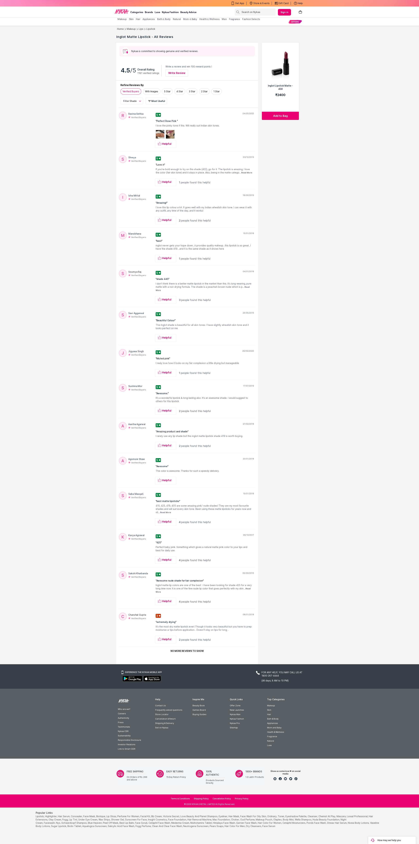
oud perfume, (247, 819)
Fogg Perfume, (143, 826)
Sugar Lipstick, (59, 826)
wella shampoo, (303, 819)
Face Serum (268, 826)
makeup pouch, (264, 819)
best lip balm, (126, 822)
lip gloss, (111, 816)
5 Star (167, 91)
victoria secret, (171, 816)
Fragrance (272, 736)
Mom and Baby (274, 727)
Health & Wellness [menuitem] (209, 19)
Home (120, 28)
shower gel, (117, 819)
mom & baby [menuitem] (190, 19)
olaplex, (277, 819)
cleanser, (313, 816)
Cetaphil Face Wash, (160, 822)
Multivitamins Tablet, (201, 822)
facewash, (49, 822)
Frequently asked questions (168, 710)
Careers (122, 713)
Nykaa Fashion (170, 12)
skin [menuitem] (131, 19)
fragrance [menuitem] (234, 19)
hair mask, (234, 816)
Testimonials (124, 727)
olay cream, (55, 819)
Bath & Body (273, 719)
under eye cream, (88, 819)
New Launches (237, 710)
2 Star (204, 91)
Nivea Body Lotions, (358, 822)
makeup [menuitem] (122, 19)
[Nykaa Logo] (121, 11)
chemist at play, (327, 816)
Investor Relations (126, 744)
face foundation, (177, 819)
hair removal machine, (199, 819)
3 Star (192, 91)
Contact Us (160, 705)
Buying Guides (199, 714)
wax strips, (104, 819)
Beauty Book (198, 705)
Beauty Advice (188, 12)
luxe (157, 12)
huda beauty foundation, (326, 819)
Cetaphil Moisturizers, (294, 822)
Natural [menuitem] (177, 19)
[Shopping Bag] (300, 12)
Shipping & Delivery (164, 723)
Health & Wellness (275, 732)
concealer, (77, 816)
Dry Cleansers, (254, 826)
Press (121, 722)
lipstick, (40, 816)
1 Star (216, 91)
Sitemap (234, 727)
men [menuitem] (224, 19)
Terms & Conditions (180, 798)
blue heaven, (95, 822)
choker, (235, 819)
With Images (151, 91)
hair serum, (64, 816)
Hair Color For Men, (235, 826)
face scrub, (141, 822)
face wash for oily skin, (253, 816)
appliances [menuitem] (149, 19)
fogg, (65, 819)
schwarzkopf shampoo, (74, 822)
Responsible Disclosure (129, 740)
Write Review (176, 73)
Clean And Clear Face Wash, (167, 826)
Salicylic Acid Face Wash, (121, 826)
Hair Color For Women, (270, 822)
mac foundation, (221, 819)
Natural (270, 741)
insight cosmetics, (157, 819)
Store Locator (162, 714)
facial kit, (145, 816)
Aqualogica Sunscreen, (94, 826)
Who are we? (124, 709)
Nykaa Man (235, 714)
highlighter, (51, 816)
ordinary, (272, 816)
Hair (269, 714)
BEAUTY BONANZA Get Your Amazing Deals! (144, 3)
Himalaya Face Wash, (224, 822)
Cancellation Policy (222, 798)
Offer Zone (235, 705)
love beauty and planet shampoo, (199, 816)
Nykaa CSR (123, 731)
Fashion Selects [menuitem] (251, 19)
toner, (281, 816)
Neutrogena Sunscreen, (196, 826)
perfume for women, (128, 816)
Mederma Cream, (180, 822)
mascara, (341, 816)
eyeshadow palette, (296, 816)
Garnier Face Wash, (246, 822)
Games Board (199, 710)
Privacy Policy (241, 798)
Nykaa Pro (235, 723)
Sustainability (124, 735)
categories (136, 12)
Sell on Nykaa (161, 727)
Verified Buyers (131, 91)
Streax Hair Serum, (337, 822)
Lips (141, 28)
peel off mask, (111, 822)
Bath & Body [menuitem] (164, 19)
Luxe (269, 745)
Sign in (284, 12)
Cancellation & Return (165, 719)
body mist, (288, 819)
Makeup (131, 28)
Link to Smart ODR (126, 749)
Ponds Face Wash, (316, 822)
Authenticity (123, 718)
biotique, (101, 816)
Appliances (272, 723)
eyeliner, (223, 816)
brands (149, 12)
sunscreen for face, (136, 819)
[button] (156, 101)
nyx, (58, 822)
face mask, (89, 816)
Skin (269, 710)
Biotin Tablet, (74, 826)
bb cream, (156, 816)
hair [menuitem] (138, 19)
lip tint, (73, 819)
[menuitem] (295, 22)
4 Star (179, 91)
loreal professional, (357, 816)
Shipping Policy (201, 798)
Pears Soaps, (217, 826)
